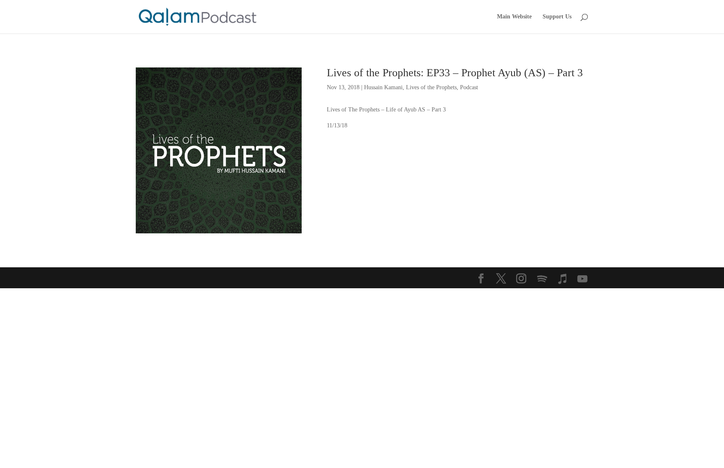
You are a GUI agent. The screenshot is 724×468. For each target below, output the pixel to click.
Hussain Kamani (383, 87)
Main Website (514, 17)
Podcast (469, 87)
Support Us (557, 17)
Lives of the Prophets (431, 87)
